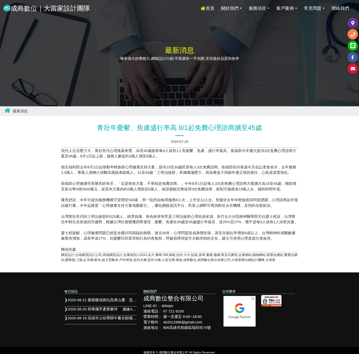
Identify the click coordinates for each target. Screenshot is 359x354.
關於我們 (231, 8)
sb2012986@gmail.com (182, 322)
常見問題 (314, 8)
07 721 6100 (173, 311)
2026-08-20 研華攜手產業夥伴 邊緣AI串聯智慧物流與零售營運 (100, 309)
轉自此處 (68, 249)
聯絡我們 (340, 8)
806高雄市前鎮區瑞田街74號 (186, 328)
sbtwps (167, 306)
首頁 (210, 8)
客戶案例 (286, 8)
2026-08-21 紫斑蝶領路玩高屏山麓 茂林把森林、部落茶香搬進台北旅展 (100, 300)
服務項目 (259, 8)
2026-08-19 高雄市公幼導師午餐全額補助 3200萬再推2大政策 (100, 318)
